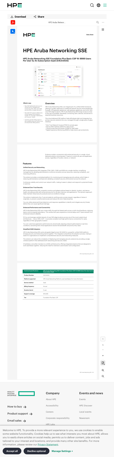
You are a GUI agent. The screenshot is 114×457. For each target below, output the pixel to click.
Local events (85, 411)
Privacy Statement (48, 444)
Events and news (91, 393)
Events (82, 399)
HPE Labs (50, 424)
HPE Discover (85, 405)
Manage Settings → (62, 451)
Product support (17, 413)
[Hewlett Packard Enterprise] (14, 5)
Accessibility (52, 405)
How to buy (14, 406)
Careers (49, 411)
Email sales (14, 420)
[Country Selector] (98, 5)
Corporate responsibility (57, 418)
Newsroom (84, 418)
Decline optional (36, 451)
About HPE (51, 399)
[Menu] (105, 5)
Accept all (12, 451)
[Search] (92, 5)
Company (53, 393)
